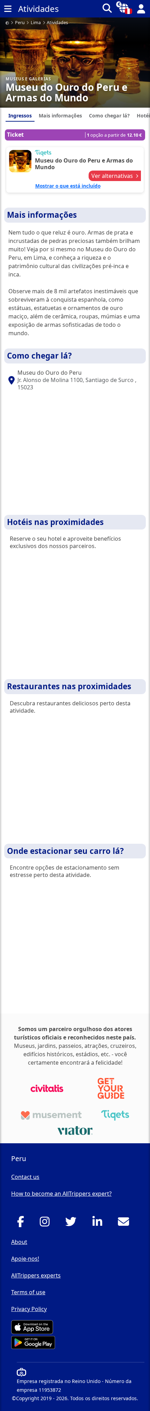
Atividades (57, 23)
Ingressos (20, 115)
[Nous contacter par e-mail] (125, 1224)
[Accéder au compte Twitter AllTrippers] (72, 1224)
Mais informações (60, 115)
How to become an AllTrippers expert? (61, 1193)
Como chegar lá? (109, 115)
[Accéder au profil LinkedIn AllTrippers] (99, 1224)
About (19, 1242)
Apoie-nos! (25, 1258)
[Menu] (7, 8)
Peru (20, 23)
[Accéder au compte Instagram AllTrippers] (46, 1224)
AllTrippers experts (36, 1275)
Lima (36, 23)
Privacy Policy (29, 1309)
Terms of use (28, 1292)
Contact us (25, 1177)
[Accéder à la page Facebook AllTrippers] (22, 1224)
